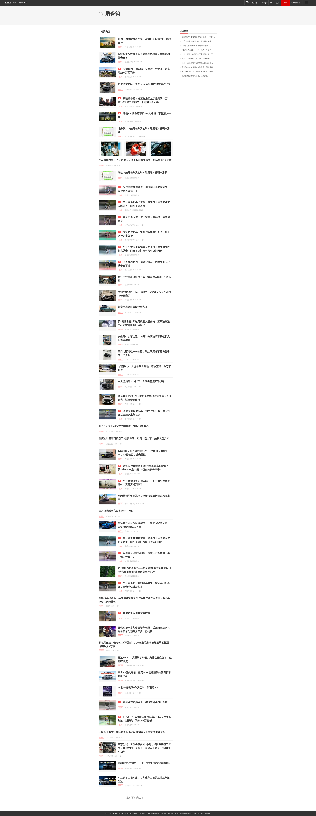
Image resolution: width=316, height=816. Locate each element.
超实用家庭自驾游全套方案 (133, 306)
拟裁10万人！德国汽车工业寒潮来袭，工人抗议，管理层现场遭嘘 (199, 54)
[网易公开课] (255, 2)
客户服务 (163, 813)
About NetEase (132, 813)
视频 (120, 77)
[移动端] (247, 2)
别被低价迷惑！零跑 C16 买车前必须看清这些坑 (144, 83)
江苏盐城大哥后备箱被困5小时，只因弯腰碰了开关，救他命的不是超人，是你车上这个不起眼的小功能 (144, 748)
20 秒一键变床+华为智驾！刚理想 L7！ (139, 687)
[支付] (271, 2)
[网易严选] (264, 2)
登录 (285, 3)
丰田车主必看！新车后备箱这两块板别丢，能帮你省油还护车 (132, 731)
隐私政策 (171, 813)
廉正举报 (200, 813)
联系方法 (149, 813)
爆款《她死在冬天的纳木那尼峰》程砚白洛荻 (142, 172)
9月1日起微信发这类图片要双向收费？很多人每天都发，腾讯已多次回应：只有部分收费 (199, 72)
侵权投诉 (208, 813)
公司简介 (142, 813)
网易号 (120, 47)
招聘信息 (156, 813)
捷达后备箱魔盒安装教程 (136, 613)
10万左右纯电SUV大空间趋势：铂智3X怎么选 (123, 426)
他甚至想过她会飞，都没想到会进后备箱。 (146, 702)
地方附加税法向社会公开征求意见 (195, 76)
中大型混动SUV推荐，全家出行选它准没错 (141, 381)
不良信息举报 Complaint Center (185, 813)
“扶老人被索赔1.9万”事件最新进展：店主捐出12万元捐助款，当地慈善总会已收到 (199, 46)
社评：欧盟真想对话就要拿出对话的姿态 (197, 63)
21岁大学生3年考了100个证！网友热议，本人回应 (199, 41)
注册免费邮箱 (295, 3)
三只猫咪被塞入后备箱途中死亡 (116, 510)
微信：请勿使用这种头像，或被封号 (195, 59)
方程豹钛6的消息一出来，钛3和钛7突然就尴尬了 (144, 763)
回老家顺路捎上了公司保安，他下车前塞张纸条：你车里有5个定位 (135, 160)
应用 (14, 3)
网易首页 (8, 3)
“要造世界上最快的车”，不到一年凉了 (196, 50)
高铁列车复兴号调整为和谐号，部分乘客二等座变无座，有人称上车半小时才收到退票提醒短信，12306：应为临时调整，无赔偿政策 (199, 67)
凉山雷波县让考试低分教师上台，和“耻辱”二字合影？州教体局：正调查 (199, 37)
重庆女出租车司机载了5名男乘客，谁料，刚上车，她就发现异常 (134, 438)
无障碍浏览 (23, 3)
